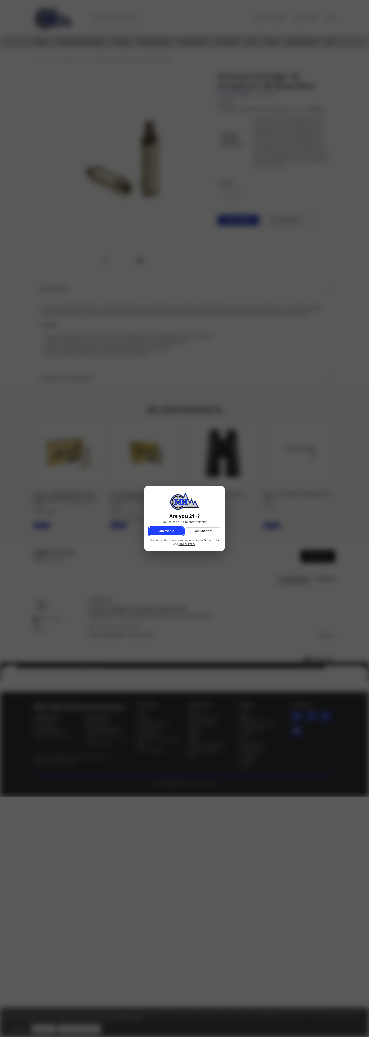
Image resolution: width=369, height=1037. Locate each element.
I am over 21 (166, 531)
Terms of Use (211, 540)
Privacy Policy (187, 544)
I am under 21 (202, 531)
